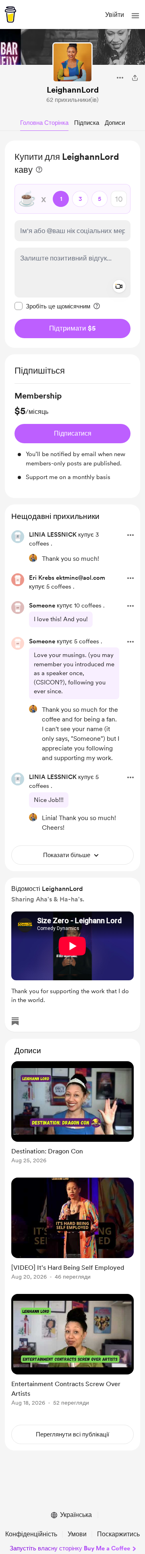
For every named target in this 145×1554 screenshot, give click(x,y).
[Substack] (15, 1021)
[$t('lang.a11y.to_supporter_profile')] (33, 558)
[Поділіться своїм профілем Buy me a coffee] (135, 77)
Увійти (114, 15)
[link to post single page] (72, 1113)
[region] (72, 244)
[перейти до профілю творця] (72, 62)
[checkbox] (52, 306)
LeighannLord (73, 90)
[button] (135, 16)
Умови (77, 1534)
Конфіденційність (31, 1534)
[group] (72, 436)
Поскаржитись (118, 1534)
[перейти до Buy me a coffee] (10, 14)
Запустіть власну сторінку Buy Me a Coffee (70, 1548)
